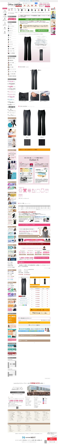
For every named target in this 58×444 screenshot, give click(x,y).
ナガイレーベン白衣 (29, 428)
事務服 (10, 428)
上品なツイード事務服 (10, 212)
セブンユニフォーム (29, 429)
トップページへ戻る (37, 404)
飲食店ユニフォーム (12, 430)
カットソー (19, 421)
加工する (40, 313)
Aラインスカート (37, 415)
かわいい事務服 (11, 415)
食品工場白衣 (11, 431)
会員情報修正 (36, 406)
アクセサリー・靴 (45, 417)
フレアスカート (37, 414)
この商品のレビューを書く (46, 320)
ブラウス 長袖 (28, 414)
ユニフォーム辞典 (28, 430)
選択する (52, 439)
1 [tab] (34, 342)
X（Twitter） (46, 398)
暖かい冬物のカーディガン (11, 303)
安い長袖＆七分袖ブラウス (11, 186)
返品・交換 (27, 403)
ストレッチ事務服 (10, 262)
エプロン (19, 428)
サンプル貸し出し (28, 404)
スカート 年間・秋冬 (37, 413)
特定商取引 (36, 403)
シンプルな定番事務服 (10, 208)
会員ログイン (36, 405)
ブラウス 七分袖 (28, 413)
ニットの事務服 (11, 419)
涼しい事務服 (11, 418)
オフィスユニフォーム (17, 387)
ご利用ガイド (36, 398)
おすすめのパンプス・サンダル (11, 218)
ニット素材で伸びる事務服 (11, 137)
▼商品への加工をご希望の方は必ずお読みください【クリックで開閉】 (31, 243)
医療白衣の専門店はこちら (11, 351)
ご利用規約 (36, 407)
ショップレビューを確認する (35, 325)
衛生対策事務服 (10, 249)
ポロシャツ (19, 426)
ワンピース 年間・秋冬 (46, 413)
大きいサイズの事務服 (12, 414)
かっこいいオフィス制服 (11, 204)
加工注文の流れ (24, 298)
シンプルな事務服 (12, 413)
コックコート (19, 429)
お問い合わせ (48, 6)
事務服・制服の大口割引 (11, 323)
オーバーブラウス (28, 417)
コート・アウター (45, 418)
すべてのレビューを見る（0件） (34, 322)
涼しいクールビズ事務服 (11, 242)
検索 (35, 3)
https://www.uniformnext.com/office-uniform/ (15, 405)
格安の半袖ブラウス (10, 189)
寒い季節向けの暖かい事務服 (11, 307)
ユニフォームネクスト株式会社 (18, 394)
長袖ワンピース (45, 415)
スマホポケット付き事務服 (11, 267)
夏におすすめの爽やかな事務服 (11, 238)
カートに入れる (40, 309)
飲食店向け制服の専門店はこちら (12, 355)
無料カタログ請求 (28, 405)
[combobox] (29, 3)
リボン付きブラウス (29, 415)
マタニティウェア (12, 420)
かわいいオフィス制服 (10, 200)
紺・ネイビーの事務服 (11, 271)
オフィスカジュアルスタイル (11, 147)
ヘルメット (19, 431)
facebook (45, 400)
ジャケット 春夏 (20, 416)
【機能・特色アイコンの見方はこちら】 (23, 198)
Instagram (45, 401)
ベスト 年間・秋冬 (20, 413)
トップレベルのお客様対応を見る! (17, 392)
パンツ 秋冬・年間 (37, 420)
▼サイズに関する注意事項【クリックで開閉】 (27, 224)
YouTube (45, 403)
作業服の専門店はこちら (11, 347)
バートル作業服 (28, 426)
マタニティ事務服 (10, 224)
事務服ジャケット (20, 415)
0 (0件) (56, 435)
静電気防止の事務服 (10, 265)
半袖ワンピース (45, 414)
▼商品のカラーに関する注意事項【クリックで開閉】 (28, 149)
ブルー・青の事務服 (10, 279)
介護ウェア (11, 429)
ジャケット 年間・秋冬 (20, 417)
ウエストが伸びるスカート (11, 179)
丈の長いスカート (10, 169)
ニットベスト (19, 414)
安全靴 (19, 430)
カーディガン (19, 420)
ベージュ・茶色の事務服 (11, 276)
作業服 (10, 426)
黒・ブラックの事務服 (11, 273)
